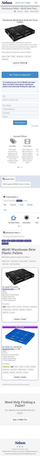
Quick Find (9, 179)
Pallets (26, 11)
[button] (19, 289)
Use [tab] (5, 210)
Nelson (7, 2)
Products (20, 11)
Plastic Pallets (34, 11)
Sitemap (14, 449)
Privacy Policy (34, 126)
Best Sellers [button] (26, 222)
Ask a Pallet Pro (20, 419)
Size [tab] (21, 205)
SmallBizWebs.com (29, 454)
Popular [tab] (13, 205)
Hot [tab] (4, 205)
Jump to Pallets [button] (19, 63)
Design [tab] (30, 205)
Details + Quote (20, 319)
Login (26, 449)
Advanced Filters (12, 233)
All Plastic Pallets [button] (13, 222)
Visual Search (11, 197)
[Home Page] (14, 11)
